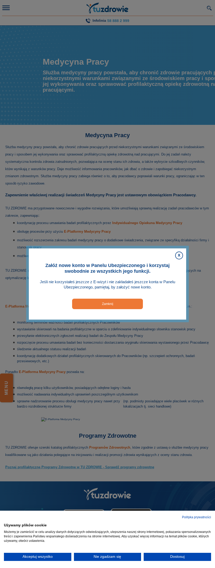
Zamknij (107, 304)
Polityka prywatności (196, 517)
